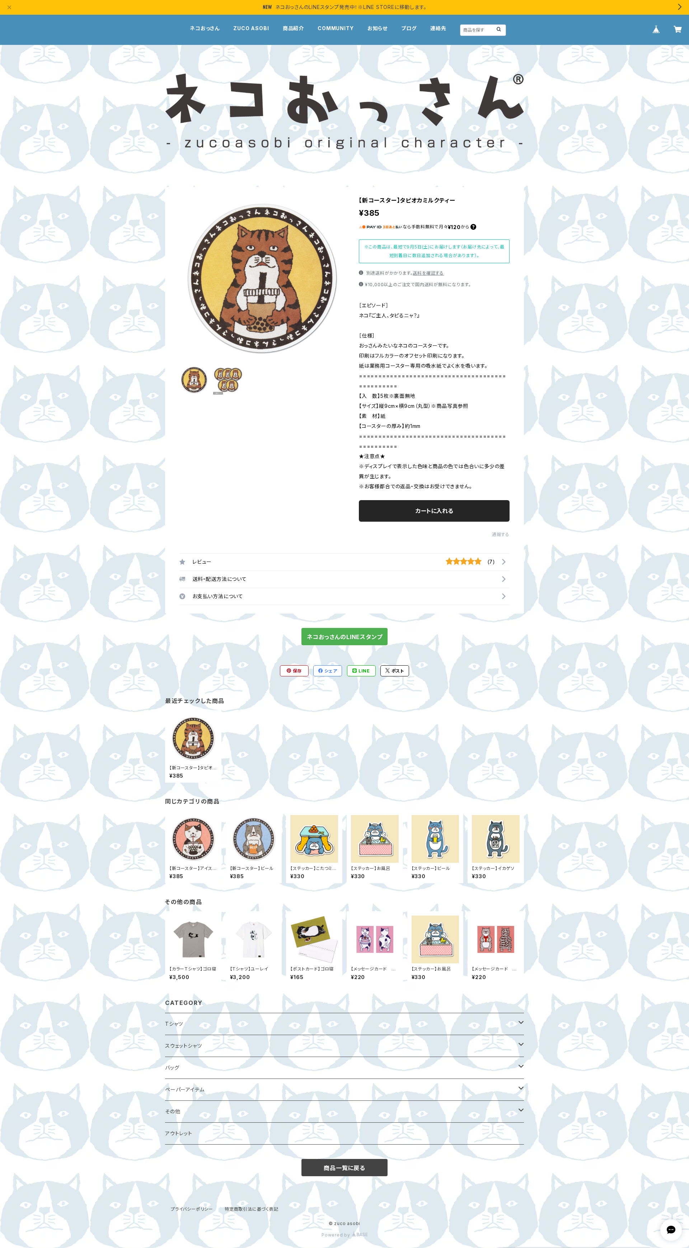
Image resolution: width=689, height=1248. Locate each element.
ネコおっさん (205, 28)
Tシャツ (174, 1024)
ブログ (408, 28)
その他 (172, 1111)
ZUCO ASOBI (251, 28)
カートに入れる (434, 510)
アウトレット (178, 1133)
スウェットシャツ (183, 1046)
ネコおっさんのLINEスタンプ (345, 637)
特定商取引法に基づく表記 (251, 1209)
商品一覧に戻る (344, 1168)
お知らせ (377, 28)
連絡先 (438, 28)
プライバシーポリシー (192, 1209)
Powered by (337, 1235)
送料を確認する (428, 273)
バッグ (172, 1068)
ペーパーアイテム (184, 1089)
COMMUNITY (335, 28)
